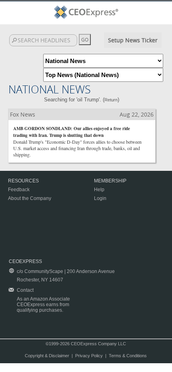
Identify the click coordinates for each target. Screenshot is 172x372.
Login (100, 198)
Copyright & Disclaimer (47, 355)
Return (111, 99)
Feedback (19, 189)
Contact (25, 290)
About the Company (29, 198)
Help (99, 189)
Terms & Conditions (128, 355)
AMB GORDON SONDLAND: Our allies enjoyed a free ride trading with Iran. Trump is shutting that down (71, 132)
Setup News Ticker (133, 40)
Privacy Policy (89, 355)
